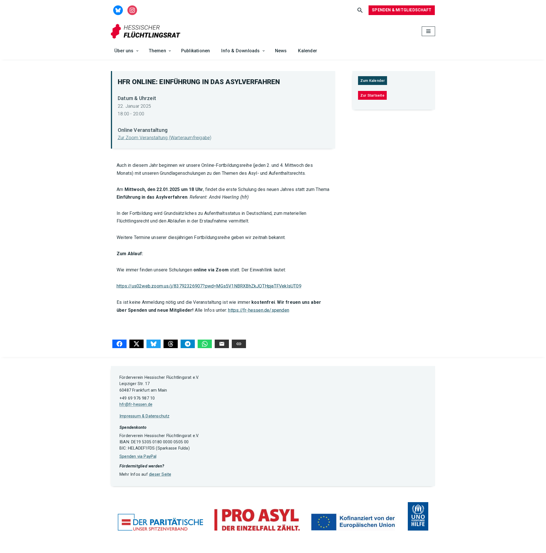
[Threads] (171, 344)
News (281, 50)
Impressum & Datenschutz (144, 416)
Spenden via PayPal (138, 456)
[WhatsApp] (205, 344)
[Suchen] (360, 10)
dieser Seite (160, 474)
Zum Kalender (372, 80)
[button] (137, 51)
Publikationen (195, 50)
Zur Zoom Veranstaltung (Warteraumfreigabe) (164, 137)
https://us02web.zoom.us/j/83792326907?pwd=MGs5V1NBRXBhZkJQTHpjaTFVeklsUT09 (209, 286)
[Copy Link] (239, 344)
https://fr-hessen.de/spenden (258, 310)
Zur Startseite (372, 95)
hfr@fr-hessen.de (135, 404)
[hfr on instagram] (132, 10)
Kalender (307, 50)
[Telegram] (188, 344)
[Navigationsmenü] (428, 31)
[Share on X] (136, 344)
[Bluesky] (153, 344)
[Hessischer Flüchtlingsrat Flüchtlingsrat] (147, 31)
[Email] (222, 344)
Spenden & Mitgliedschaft (401, 10)
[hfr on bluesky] (118, 10)
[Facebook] (119, 344)
